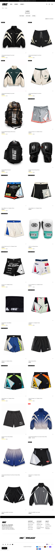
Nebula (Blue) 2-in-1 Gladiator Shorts (8, 398)
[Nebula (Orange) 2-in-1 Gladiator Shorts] (41, 381)
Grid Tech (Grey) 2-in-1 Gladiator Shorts (35, 131)
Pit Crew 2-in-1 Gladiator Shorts (7, 284)
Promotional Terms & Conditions (40, 528)
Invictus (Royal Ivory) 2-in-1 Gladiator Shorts (9, 246)
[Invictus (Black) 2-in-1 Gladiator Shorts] (41, 190)
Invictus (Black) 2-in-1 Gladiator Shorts (35, 208)
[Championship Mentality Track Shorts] (41, 37)
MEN (11, 4)
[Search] (46, 4)
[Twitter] (3, 544)
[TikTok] (10, 544)
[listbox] (51, 18)
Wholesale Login (39, 524)
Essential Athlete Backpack (6, 169)
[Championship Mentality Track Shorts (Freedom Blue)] (14, 457)
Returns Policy (30, 527)
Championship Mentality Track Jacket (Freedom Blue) (38, 436)
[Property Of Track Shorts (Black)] (14, 419)
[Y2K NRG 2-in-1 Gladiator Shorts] (41, 305)
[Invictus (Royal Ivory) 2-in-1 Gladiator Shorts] (14, 229)
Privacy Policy (30, 529)
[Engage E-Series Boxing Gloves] (41, 152)
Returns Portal (30, 524)
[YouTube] (12, 544)
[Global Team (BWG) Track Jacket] (41, 495)
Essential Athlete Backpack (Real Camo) (8, 131)
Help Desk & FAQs (31, 522)
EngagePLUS (39, 522)
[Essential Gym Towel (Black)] (14, 305)
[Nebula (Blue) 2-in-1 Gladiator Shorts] (14, 381)
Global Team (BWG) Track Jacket (34, 512)
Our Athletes (47, 524)
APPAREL (34, 15)
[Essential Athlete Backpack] (14, 152)
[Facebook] (5, 544)
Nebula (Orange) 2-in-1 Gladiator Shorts (35, 398)
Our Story (47, 522)
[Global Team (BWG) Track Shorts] (14, 495)
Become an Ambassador (47, 528)
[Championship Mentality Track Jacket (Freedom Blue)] (41, 419)
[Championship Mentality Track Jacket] (14, 37)
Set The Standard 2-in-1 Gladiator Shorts (36, 284)
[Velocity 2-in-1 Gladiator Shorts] (14, 343)
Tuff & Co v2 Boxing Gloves (33, 246)
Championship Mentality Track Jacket (8, 55)
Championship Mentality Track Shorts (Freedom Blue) (11, 474)
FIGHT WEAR (21, 15)
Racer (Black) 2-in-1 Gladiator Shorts (8, 208)
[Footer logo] (27, 538)
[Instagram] (8, 544)
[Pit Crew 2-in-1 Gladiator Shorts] (14, 267)
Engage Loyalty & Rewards (27, 0)
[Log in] (49, 4)
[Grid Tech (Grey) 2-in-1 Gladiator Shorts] (41, 114)
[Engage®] (5, 4)
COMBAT (22, 4)
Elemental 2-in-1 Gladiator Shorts (34, 474)
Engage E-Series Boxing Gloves (34, 169)
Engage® (30, 546)
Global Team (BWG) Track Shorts (7, 512)
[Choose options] (26, 53)
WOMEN (16, 4)
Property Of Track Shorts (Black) (7, 436)
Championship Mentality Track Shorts (35, 55)
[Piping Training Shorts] (41, 343)
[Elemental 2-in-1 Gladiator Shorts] (41, 457)
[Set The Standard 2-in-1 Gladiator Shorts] (41, 267)
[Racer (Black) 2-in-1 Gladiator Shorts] (14, 190)
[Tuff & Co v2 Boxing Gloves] (41, 229)
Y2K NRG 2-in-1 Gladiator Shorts (34, 322)
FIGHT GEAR (28, 15)
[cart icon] (52, 4)
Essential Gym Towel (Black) (6, 322)
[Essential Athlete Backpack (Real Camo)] (14, 114)
